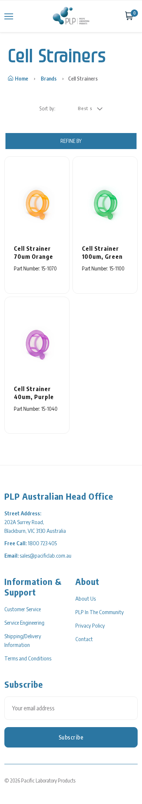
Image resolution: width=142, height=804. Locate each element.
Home (21, 78)
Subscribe (71, 737)
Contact (84, 639)
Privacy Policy (90, 625)
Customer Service (22, 609)
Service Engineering (24, 622)
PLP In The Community (99, 612)
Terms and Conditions (27, 658)
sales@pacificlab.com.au (45, 555)
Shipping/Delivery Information (22, 640)
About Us (85, 598)
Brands (48, 78)
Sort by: (47, 108)
